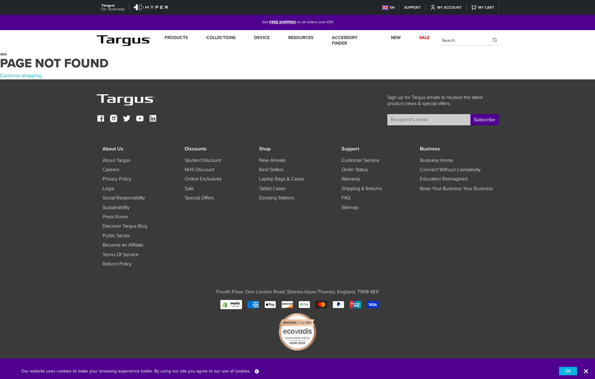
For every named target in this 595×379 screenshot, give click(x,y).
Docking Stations (276, 198)
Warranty (351, 179)
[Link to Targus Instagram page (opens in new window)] (113, 119)
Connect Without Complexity (450, 170)
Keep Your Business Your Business (456, 188)
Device (262, 37)
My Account (449, 7)
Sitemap (350, 207)
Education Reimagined (444, 179)
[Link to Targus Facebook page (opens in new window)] (100, 119)
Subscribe (484, 120)
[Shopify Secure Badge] (231, 304)
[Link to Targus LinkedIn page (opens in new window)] (152, 119)
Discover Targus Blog (125, 226)
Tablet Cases (272, 188)
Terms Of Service (121, 255)
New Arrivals (272, 160)
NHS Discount (199, 170)
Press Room (115, 217)
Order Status (355, 170)
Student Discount (203, 160)
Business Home (436, 160)
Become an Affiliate (123, 245)
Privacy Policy (117, 179)
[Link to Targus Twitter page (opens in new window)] (126, 119)
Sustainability (116, 207)
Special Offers (199, 198)
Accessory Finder (345, 40)
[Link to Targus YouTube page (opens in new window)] (139, 119)
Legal (108, 188)
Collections (221, 37)
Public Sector (116, 236)
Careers (111, 170)
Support (412, 7)
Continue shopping (21, 76)
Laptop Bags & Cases (281, 179)
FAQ (346, 198)
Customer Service (360, 160)
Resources (300, 37)
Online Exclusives (203, 179)
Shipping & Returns (362, 188)
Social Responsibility (124, 198)
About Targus (116, 160)
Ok (568, 371)
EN (392, 7)
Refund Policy (117, 264)
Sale (189, 188)
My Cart (486, 7)
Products (176, 37)
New (396, 37)
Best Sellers (271, 170)
